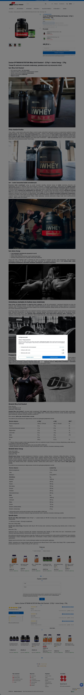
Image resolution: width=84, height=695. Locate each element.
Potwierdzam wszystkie (54, 357)
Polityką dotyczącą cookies (44, 341)
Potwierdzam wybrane (30, 357)
